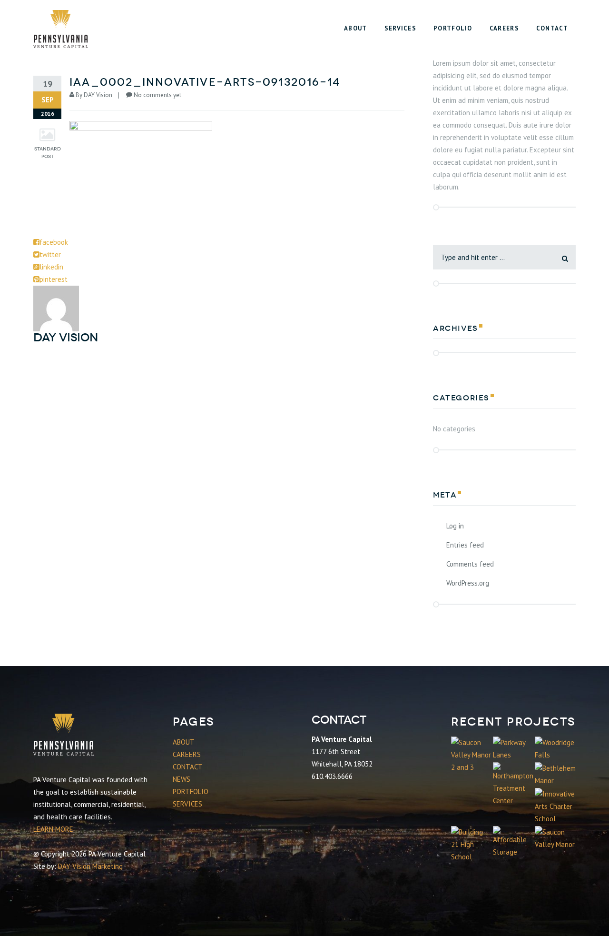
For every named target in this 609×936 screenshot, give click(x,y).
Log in (455, 525)
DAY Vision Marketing (90, 866)
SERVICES (187, 803)
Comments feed (470, 563)
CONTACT (188, 766)
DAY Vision (98, 95)
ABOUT (184, 742)
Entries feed (465, 544)
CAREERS (187, 754)
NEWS (181, 779)
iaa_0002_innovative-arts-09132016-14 (204, 82)
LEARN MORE (53, 829)
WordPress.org (467, 582)
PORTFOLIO (190, 791)
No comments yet (157, 95)
